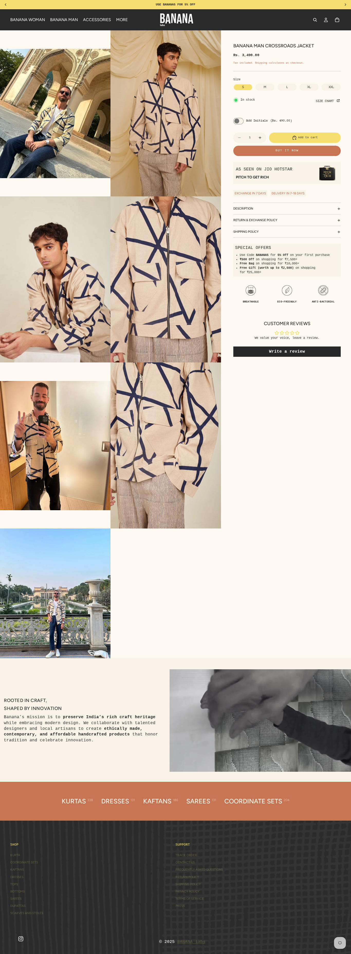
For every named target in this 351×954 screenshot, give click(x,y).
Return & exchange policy (255, 220)
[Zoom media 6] (165, 445)
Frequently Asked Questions (199, 869)
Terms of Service (190, 898)
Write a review (287, 351)
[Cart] (337, 19)
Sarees (16, 898)
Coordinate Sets (24, 862)
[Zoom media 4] (165, 279)
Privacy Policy (187, 891)
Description (243, 208)
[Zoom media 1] (55, 113)
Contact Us (185, 862)
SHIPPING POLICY (245, 231)
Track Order (186, 855)
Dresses (16, 877)
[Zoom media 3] (55, 279)
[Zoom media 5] (55, 445)
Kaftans (17, 869)
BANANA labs (191, 942)
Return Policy (187, 877)
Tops (14, 884)
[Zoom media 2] (165, 113)
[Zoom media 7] (55, 593)
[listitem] (122, 20)
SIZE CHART (326, 101)
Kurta (15, 855)
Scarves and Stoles (26, 913)
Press (180, 906)
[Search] (315, 19)
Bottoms (17, 891)
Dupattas (17, 906)
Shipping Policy (188, 884)
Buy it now (287, 151)
